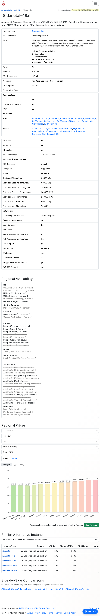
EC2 (18, 10)
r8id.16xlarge (37, 121)
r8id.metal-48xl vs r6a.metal (77, 589)
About (30, 613)
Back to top (94, 608)
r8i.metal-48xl (52, 131)
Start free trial (91, 525)
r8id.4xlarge (68, 118)
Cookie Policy (70, 613)
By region (6, 465)
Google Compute (46, 608)
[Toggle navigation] (95, 3)
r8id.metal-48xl (38, 31)
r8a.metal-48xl (38, 128)
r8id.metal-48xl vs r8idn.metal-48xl (16, 589)
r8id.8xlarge (79, 118)
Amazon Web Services (8, 10)
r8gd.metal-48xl (80, 128)
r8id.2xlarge (56, 118)
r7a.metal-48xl (8, 556)
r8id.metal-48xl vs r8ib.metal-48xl (48, 589)
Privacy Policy (40, 613)
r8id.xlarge (45, 118)
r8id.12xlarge (90, 118)
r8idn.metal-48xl (39, 134)
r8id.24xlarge (49, 121)
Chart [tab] (5, 458)
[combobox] (3, 430)
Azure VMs (33, 608)
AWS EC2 (23, 608)
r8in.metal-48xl (53, 134)
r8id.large (36, 118)
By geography (18, 465)
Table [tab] (14, 458)
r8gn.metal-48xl (38, 131)
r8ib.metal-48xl (65, 131)
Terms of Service (55, 613)
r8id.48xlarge (74, 121)
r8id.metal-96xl (50, 124)
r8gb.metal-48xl (65, 128)
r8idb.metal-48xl (80, 131)
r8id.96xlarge (37, 124)
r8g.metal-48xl (51, 128)
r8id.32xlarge (61, 121)
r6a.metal (6, 551)
